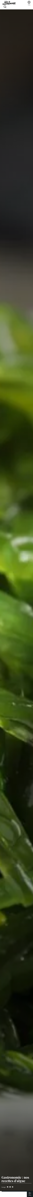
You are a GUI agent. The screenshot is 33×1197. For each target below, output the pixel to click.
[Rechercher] (5, 7)
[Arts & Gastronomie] (9, 3)
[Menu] (30, 1193)
